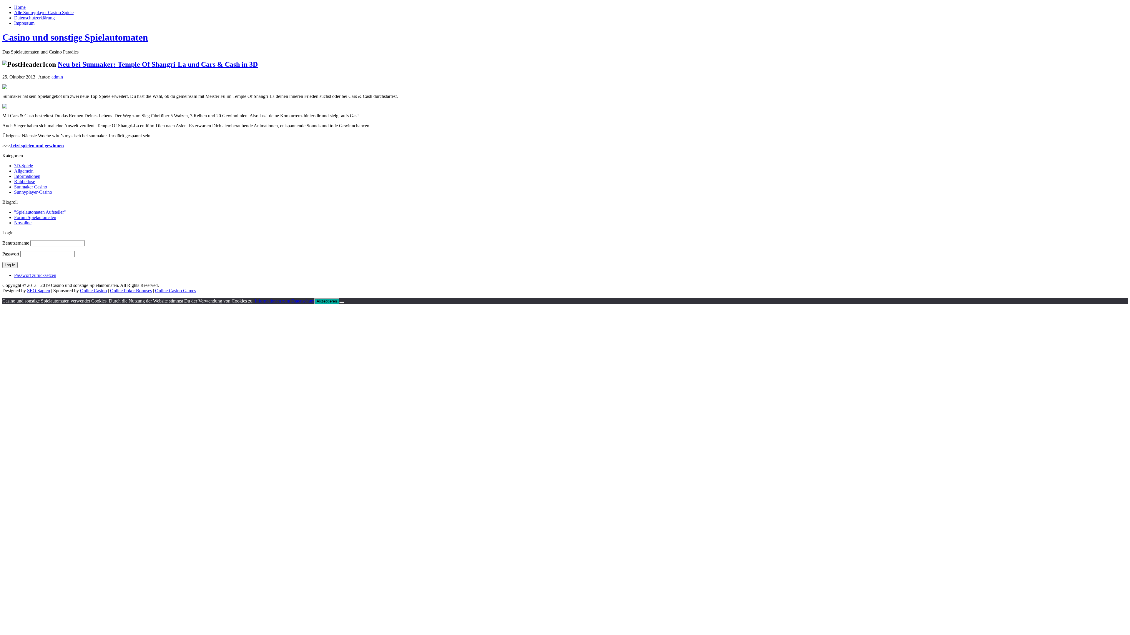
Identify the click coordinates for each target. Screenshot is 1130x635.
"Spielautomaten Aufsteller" (40, 212)
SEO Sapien (38, 290)
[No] (341, 302)
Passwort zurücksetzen (35, 275)
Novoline (22, 222)
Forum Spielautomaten (35, 217)
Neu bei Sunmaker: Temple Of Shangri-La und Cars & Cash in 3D (158, 64)
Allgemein (24, 170)
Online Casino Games (175, 290)
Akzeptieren (327, 301)
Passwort (10, 253)
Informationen (27, 176)
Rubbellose (24, 181)
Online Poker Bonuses (131, 290)
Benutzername (15, 242)
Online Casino (93, 290)
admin (57, 76)
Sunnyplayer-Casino (33, 192)
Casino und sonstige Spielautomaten (75, 37)
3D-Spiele (23, 165)
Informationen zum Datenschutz (284, 300)
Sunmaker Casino (30, 186)
